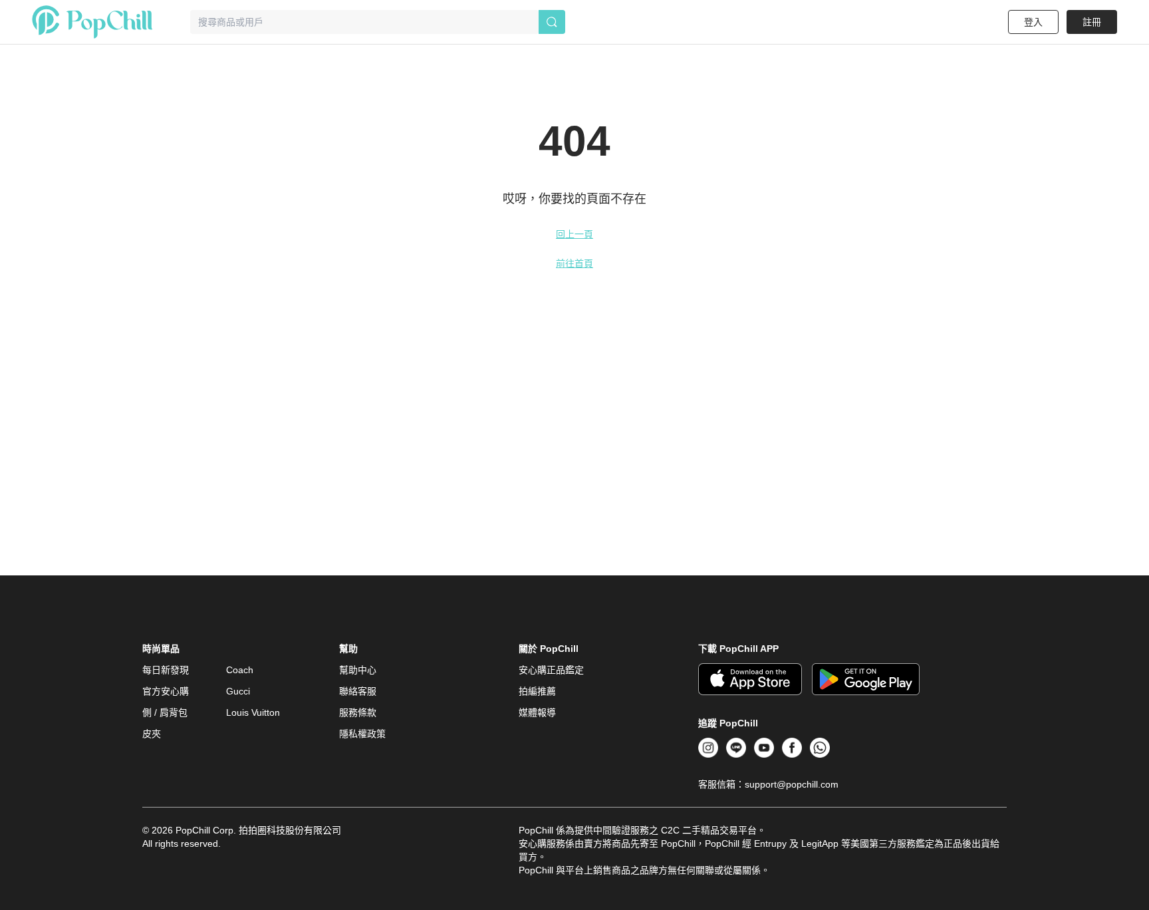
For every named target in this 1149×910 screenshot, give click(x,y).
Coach (239, 670)
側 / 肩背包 (165, 712)
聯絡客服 (357, 691)
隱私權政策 (362, 733)
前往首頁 (574, 263)
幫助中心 (357, 670)
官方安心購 (165, 691)
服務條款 (357, 712)
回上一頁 (574, 234)
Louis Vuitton (253, 712)
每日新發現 (165, 670)
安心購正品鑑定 (551, 670)
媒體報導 (537, 712)
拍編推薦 (537, 691)
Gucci (238, 691)
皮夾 (151, 733)
